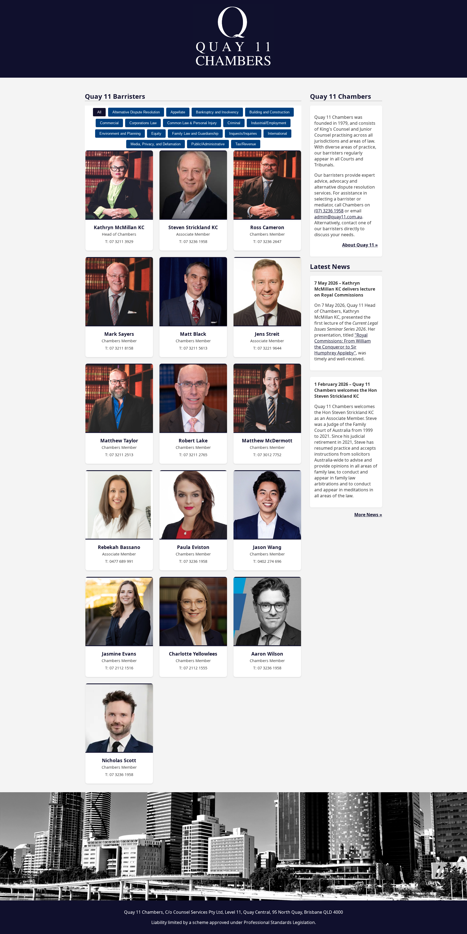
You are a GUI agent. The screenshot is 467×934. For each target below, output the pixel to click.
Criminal (234, 123)
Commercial (109, 123)
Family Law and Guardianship (195, 133)
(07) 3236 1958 (328, 211)
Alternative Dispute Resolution (136, 112)
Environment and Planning (120, 133)
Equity (156, 133)
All (99, 112)
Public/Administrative (208, 144)
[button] (119, 200)
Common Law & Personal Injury (192, 123)
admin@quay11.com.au (338, 217)
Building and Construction (269, 112)
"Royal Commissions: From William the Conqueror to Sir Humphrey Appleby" (342, 344)
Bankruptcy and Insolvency (217, 112)
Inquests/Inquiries (243, 133)
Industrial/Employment (268, 123)
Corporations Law (142, 123)
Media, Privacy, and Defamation (156, 144)
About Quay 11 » (360, 245)
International (277, 133)
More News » (368, 515)
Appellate (178, 112)
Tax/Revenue (245, 144)
